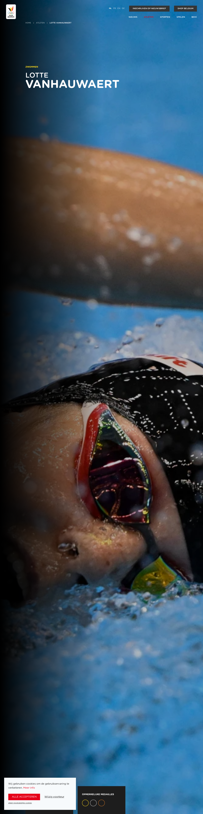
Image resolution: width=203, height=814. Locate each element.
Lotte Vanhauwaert (60, 23)
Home (28, 23)
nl (110, 8)
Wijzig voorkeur (54, 797)
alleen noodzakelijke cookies (20, 803)
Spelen (181, 17)
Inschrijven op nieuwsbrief (149, 9)
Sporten (165, 17)
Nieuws (133, 17)
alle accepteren (24, 797)
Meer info (29, 788)
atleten (40, 23)
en (118, 8)
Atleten (148, 17)
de (123, 8)
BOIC (194, 17)
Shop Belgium (185, 9)
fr (114, 8)
